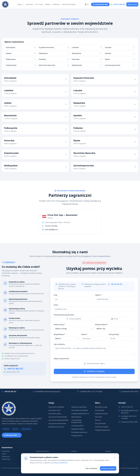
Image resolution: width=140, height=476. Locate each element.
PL (88, 4)
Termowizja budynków (79, 410)
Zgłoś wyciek (132, 4)
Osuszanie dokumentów (57, 423)
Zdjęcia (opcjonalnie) (61, 358)
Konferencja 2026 (101, 4)
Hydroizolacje (76, 417)
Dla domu (6, 429)
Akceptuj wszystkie (108, 468)
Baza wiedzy (99, 410)
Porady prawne (76, 435)
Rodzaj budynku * (101, 324)
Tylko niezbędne (91, 468)
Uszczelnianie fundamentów (76, 421)
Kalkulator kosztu (101, 414)
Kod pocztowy (114, 334)
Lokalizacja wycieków (79, 407)
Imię (55, 295)
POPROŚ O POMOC (96, 371)
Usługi (19, 4)
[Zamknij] (114, 457)
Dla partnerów (26, 429)
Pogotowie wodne (77, 429)
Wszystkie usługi (101, 407)
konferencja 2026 (10, 435)
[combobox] (73, 328)
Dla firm (15, 429)
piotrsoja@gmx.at (51, 229)
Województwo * (59, 334)
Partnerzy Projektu (69, 4)
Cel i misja (39, 4)
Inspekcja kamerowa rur (80, 414)
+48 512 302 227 (119, 4)
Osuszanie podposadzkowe (58, 420)
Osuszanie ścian (54, 410)
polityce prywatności (60, 463)
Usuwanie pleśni (77, 426)
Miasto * (84, 334)
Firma (116, 319)
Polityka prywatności (102, 430)
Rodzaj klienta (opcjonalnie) (64, 315)
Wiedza (47, 4)
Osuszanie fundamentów (57, 417)
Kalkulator (56, 4)
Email (56, 305)
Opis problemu (59, 344)
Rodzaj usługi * (59, 324)
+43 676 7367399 (51, 226)
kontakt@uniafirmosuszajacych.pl (48, 391)
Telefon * (98, 295)
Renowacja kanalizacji (79, 432)
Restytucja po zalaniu (56, 427)
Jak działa (29, 4)
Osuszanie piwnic (54, 414)
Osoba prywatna (75, 319)
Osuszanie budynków (56, 407)
